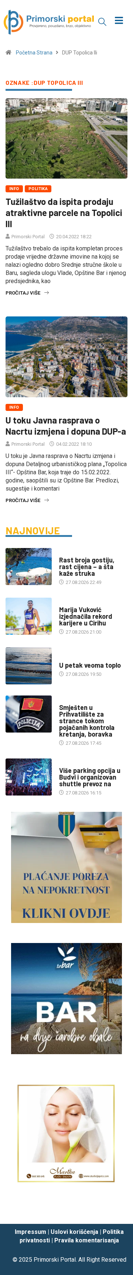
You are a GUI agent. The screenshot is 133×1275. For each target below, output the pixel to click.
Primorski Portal (28, 236)
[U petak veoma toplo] (29, 665)
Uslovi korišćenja (74, 1231)
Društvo (69, 700)
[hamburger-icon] (119, 21)
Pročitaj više (23, 293)
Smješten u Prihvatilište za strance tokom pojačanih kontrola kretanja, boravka (87, 720)
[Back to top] (116, 1211)
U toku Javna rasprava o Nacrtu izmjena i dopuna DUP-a (66, 425)
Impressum (30, 1231)
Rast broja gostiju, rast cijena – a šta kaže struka (87, 566)
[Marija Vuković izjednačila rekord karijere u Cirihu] (29, 616)
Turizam (69, 552)
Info (14, 188)
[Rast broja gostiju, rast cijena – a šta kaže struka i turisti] (29, 566)
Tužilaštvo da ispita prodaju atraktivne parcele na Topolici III (64, 212)
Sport (66, 602)
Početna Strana (34, 53)
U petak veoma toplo (90, 665)
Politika (38, 188)
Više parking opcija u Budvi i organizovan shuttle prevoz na (89, 777)
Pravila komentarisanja (86, 1240)
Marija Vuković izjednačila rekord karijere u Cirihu (85, 616)
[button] (102, 21)
